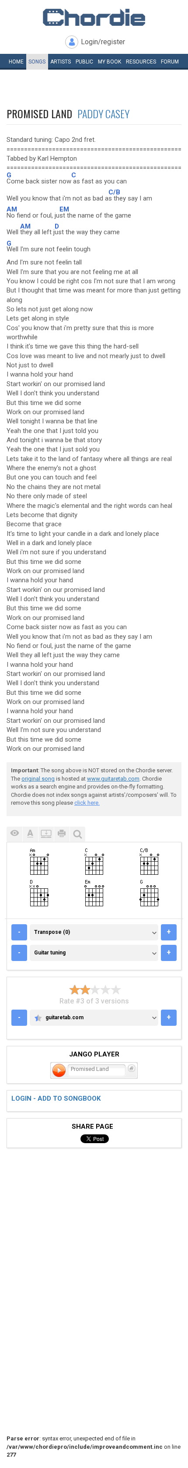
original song (38, 778)
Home (16, 62)
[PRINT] (62, 834)
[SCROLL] (46, 834)
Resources (141, 62)
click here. (87, 802)
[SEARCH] (77, 834)
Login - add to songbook (56, 1098)
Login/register (103, 42)
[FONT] (30, 834)
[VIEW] (14, 834)
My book (109, 62)
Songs (36, 62)
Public (84, 62)
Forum (170, 62)
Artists (60, 62)
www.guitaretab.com (113, 778)
